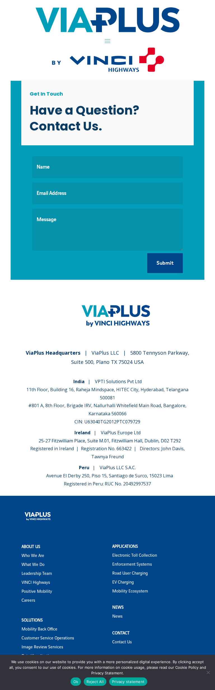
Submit (165, 263)
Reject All (95, 681)
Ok (75, 681)
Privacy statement (128, 681)
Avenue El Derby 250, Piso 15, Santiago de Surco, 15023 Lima (109, 476)
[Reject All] (208, 672)
